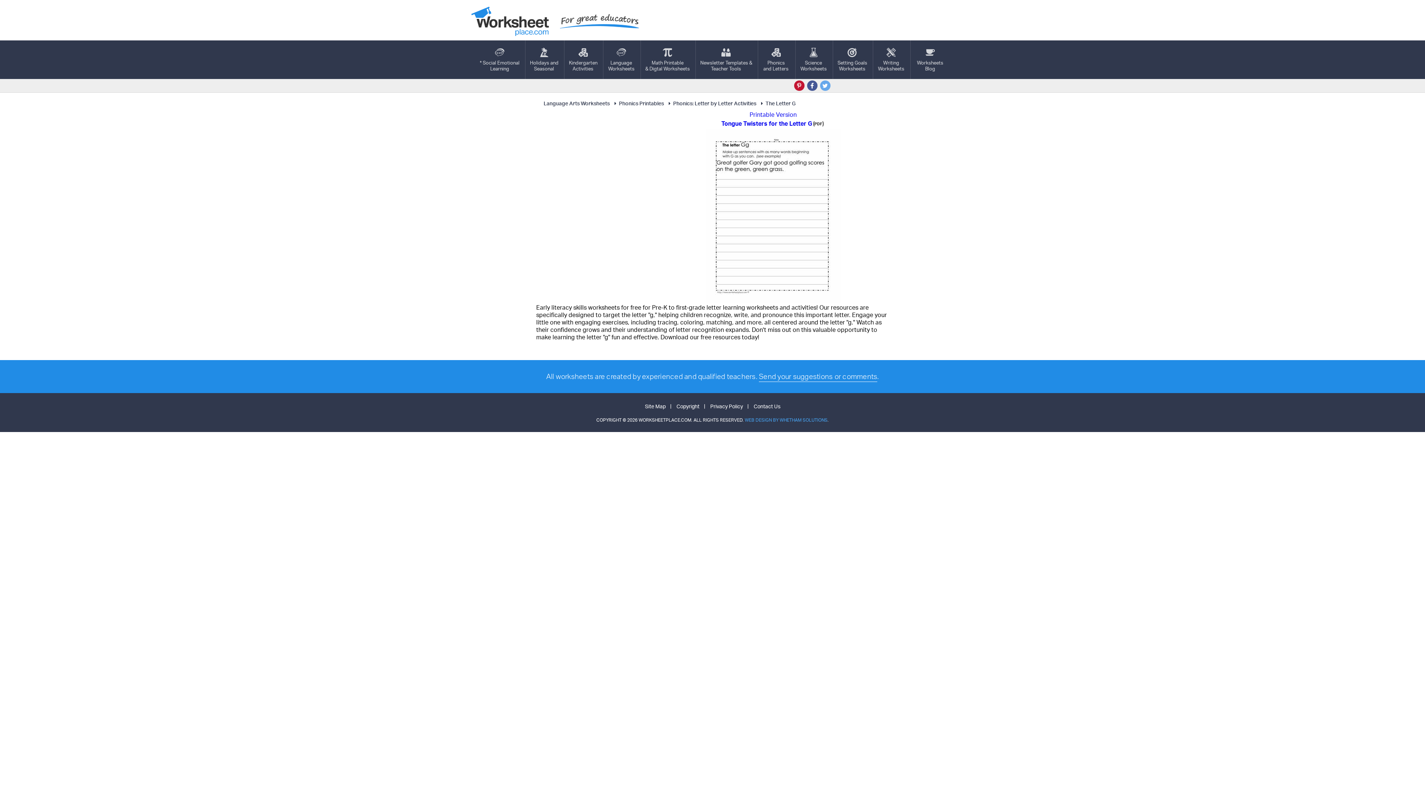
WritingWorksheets (891, 66)
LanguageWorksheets (621, 66)
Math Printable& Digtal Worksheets (667, 66)
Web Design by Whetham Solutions (786, 420)
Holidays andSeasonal (544, 66)
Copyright (688, 406)
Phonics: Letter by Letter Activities (714, 103)
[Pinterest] (799, 85)
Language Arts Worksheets (577, 103)
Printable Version (773, 114)
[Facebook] (812, 85)
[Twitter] (825, 85)
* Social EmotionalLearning (500, 66)
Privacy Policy (726, 406)
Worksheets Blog (930, 66)
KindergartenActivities (583, 66)
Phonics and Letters (776, 66)
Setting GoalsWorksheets (852, 66)
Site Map (655, 406)
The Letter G (781, 103)
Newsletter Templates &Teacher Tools (726, 66)
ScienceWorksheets (813, 66)
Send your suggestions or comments (818, 376)
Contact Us (767, 406)
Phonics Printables (641, 103)
